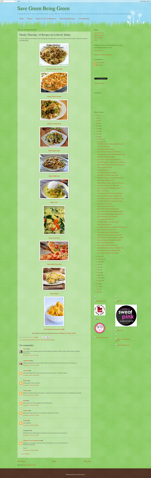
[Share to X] (46, 337)
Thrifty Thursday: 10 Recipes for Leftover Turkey (109, 152)
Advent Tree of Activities (103, 146)
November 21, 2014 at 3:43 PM (30, 425)
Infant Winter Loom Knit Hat (104, 203)
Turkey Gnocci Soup (54, 238)
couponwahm (26, 360)
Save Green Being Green (43, 8)
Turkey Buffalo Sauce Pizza (54, 264)
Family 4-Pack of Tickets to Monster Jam (107, 245)
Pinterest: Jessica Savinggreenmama (103, 54)
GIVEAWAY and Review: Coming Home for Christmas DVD (112, 227)
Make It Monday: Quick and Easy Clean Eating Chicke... (110, 248)
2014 (97, 134)
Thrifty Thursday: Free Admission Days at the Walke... (110, 237)
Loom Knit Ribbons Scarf (103, 170)
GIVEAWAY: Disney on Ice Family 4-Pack (107, 222)
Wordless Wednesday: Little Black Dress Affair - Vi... (110, 188)
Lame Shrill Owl (100, 62)
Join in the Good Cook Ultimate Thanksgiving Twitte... (110, 211)
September (100, 259)
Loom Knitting (84, 18)
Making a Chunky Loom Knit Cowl (105, 206)
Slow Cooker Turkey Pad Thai (54, 69)
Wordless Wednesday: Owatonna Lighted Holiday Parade (111, 154)
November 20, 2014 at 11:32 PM (31, 415)
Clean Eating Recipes (67, 18)
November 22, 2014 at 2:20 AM (30, 435)
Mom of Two (99, 65)
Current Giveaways (99, 33)
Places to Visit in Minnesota (46, 18)
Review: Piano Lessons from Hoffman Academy (109, 250)
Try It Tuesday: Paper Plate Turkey (105, 219)
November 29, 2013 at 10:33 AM (31, 365)
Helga (24, 400)
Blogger (83, 474)
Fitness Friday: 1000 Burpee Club (105, 180)
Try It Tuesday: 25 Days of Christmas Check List (109, 159)
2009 (97, 292)
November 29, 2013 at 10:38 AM (31, 375)
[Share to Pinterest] (49, 337)
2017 (97, 126)
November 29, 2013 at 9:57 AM (30, 355)
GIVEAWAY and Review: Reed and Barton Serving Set (110, 144)
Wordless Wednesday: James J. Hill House (107, 216)
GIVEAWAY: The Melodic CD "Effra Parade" (108, 185)
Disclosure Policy (98, 37)
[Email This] (43, 337)
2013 (97, 137)
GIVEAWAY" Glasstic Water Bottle (105, 157)
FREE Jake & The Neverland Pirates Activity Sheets (109, 235)
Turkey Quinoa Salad (54, 151)
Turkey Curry (54, 202)
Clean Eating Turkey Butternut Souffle (54, 329)
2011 (97, 286)
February (100, 278)
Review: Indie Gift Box (103, 191)
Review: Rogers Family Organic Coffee (106, 229)
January (100, 280)
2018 (97, 123)
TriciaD (25, 420)
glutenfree (31, 340)
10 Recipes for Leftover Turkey (67, 333)
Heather (25, 380)
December (100, 139)
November (100, 141)
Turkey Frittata (54, 294)
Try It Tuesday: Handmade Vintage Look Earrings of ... (110, 193)
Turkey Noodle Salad (54, 176)
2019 (97, 120)
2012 (97, 284)
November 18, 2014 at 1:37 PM (30, 395)
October (100, 256)
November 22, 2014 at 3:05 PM (30, 450)
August (99, 261)
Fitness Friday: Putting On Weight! (105, 149)
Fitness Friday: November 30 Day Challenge (108, 253)
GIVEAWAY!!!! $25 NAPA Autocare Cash (107, 175)
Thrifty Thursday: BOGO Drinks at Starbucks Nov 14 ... (110, 214)
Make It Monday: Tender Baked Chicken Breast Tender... (110, 198)
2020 (97, 118)
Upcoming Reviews (99, 35)
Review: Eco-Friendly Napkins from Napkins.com (109, 196)
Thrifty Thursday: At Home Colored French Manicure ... (110, 183)
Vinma (25, 349)
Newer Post (21, 461)
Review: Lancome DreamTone (104, 167)
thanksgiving (48, 340)
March (99, 275)
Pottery (30, 18)
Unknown (25, 370)
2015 (97, 131)
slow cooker (41, 340)
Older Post (87, 461)
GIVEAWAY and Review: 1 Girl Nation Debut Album (110, 178)
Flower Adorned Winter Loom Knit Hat (107, 172)
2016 (97, 128)
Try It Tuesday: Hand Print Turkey (105, 242)
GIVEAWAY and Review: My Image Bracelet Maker (110, 201)
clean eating (26, 340)
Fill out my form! (98, 50)
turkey (53, 340)
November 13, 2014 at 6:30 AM (30, 385)
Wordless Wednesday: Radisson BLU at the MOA (109, 240)
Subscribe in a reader (99, 83)
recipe (36, 340)
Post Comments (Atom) (30, 465)
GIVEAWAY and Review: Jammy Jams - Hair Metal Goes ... (111, 162)
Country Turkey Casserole (54, 96)
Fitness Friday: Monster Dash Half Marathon (108, 232)
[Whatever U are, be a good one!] (31, 440)
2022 (97, 115)
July (99, 264)
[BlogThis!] (44, 337)
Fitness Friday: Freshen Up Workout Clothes (108, 209)
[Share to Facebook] (47, 337)
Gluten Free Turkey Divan (54, 124)
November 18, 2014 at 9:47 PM (30, 405)
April (99, 272)
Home (21, 18)
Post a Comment (25, 454)
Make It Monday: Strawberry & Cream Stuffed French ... (111, 164)
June (99, 267)
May (99, 270)
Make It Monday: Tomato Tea (104, 224)
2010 (97, 289)
